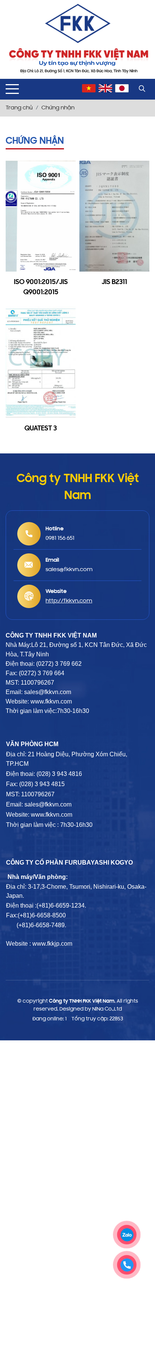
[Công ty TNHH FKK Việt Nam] (78, 23)
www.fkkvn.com (51, 814)
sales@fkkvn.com (47, 804)
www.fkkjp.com (52, 943)
